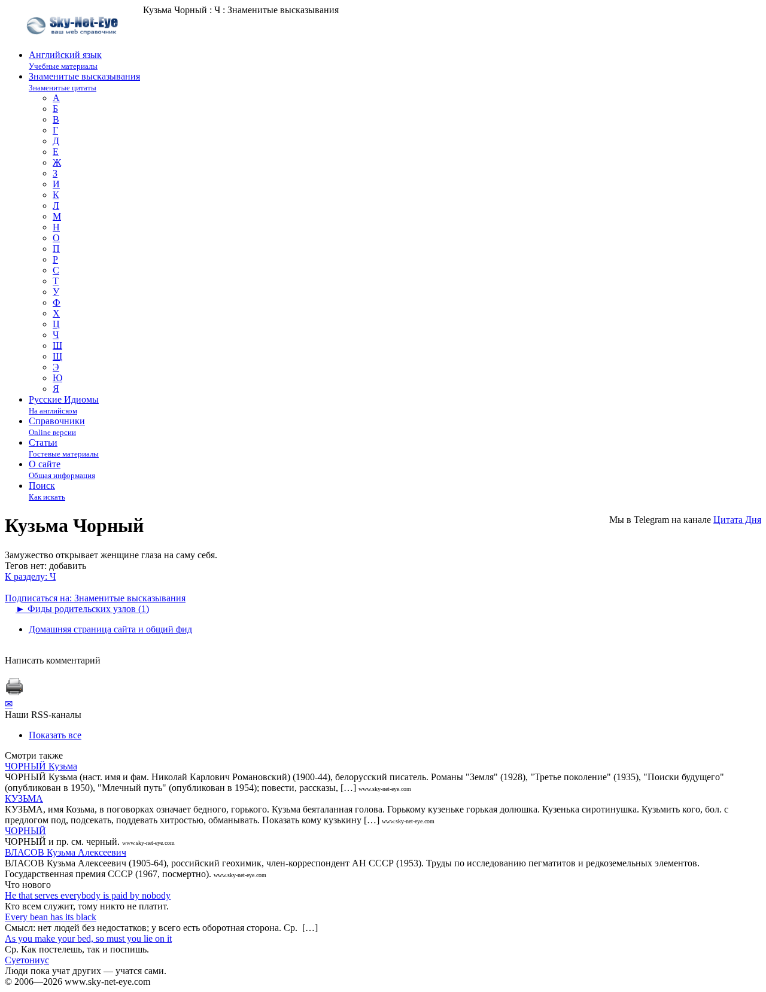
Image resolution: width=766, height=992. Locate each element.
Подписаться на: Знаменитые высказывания (95, 598)
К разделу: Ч (30, 576)
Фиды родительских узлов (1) (82, 609)
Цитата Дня (737, 520)
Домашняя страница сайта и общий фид (110, 629)
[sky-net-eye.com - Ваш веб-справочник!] (74, 44)
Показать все (55, 735)
